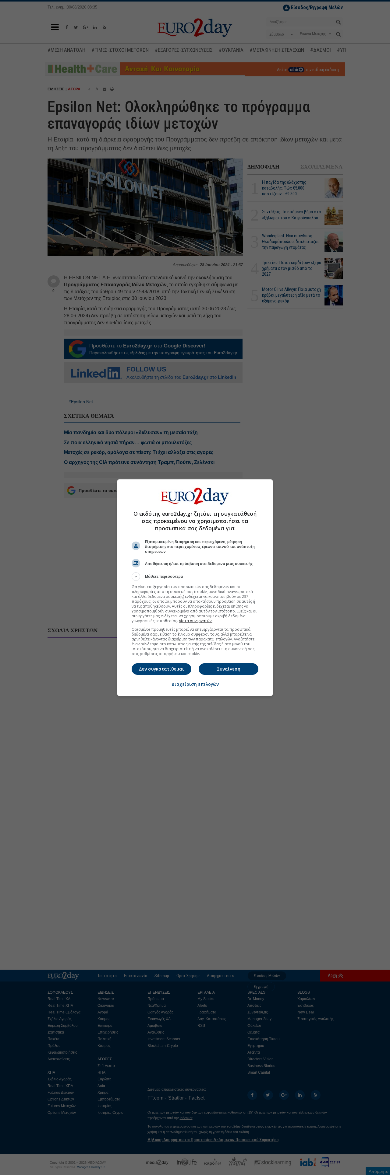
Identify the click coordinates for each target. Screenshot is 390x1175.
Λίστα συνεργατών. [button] (195, 620)
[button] (195, 576)
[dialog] (195, 587)
